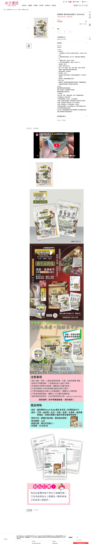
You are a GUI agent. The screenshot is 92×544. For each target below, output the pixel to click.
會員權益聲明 (54, 543)
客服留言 (54, 541)
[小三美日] (12, 3)
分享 (60, 120)
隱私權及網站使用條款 (36, 543)
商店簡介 (34, 541)
